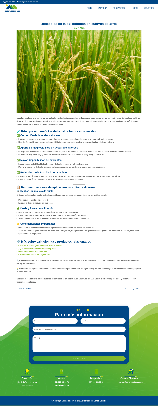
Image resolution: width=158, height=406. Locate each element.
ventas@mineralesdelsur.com (131, 382)
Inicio (89, 8)
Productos (119, 8)
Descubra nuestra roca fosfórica (32, 252)
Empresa (102, 8)
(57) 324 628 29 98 (96, 382)
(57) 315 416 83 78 (62, 382)
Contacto (149, 8)
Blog (135, 8)
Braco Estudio (100, 401)
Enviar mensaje (79, 359)
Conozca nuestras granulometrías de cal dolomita (40, 246)
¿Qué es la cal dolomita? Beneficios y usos (37, 249)
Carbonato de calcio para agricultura (34, 255)
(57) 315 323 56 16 (62, 385)
